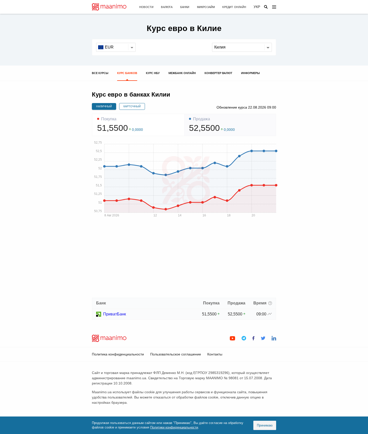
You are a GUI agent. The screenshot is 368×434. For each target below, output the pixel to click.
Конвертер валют (218, 73)
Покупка (108, 119)
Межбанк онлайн (182, 73)
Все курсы (100, 73)
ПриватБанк (114, 314)
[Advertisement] (184, 259)
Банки (185, 7)
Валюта (166, 7)
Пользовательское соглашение (175, 354)
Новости (146, 7)
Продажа (201, 119)
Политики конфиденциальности (174, 427)
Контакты (214, 354)
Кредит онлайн (234, 7)
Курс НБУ (153, 73)
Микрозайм (206, 7)
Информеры (250, 73)
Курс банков (127, 73)
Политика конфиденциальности (118, 354)
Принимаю (265, 425)
